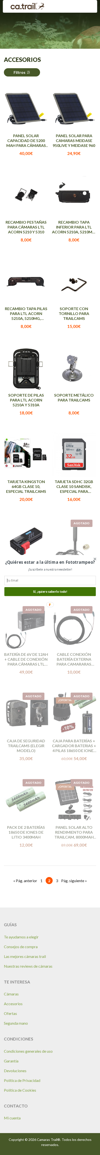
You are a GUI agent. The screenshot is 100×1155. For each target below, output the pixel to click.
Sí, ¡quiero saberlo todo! (50, 591)
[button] (50, 562)
